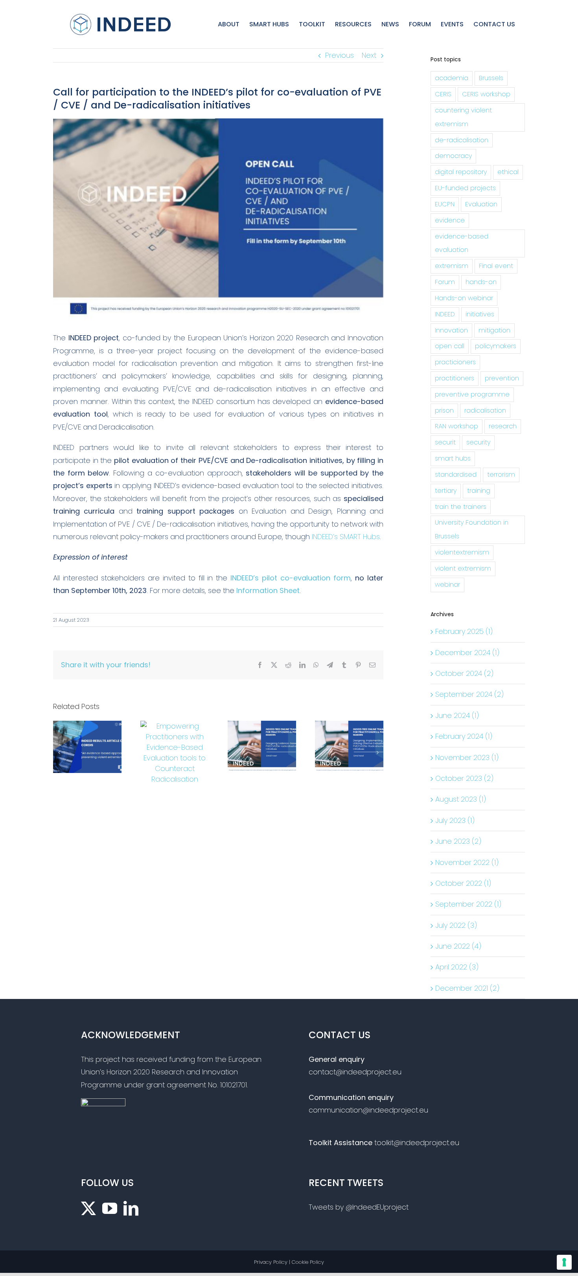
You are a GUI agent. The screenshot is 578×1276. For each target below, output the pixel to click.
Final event (496, 265)
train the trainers (460, 506)
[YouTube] (109, 1208)
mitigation (494, 330)
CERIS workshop (486, 94)
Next (369, 55)
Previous (339, 55)
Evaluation (481, 204)
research (503, 426)
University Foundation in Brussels (471, 529)
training (478, 490)
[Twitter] (88, 1208)
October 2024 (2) (464, 673)
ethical (508, 171)
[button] (59, 752)
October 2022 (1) (463, 883)
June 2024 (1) (457, 715)
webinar (447, 584)
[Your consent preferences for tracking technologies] (564, 1262)
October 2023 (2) (464, 778)
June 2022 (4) (458, 946)
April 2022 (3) (457, 967)
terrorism (501, 474)
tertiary (446, 490)
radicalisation (485, 410)
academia (451, 78)
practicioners (455, 362)
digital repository (461, 171)
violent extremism (463, 568)
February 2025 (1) (464, 631)
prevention (502, 378)
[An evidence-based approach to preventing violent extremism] (87, 726)
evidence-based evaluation (461, 243)
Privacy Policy (270, 1262)
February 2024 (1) (463, 736)
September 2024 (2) (469, 694)
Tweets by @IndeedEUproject (359, 1207)
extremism (451, 265)
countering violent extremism (463, 117)
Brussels (491, 78)
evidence (450, 220)
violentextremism (462, 552)
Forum (445, 281)
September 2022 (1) (468, 904)
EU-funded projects (465, 188)
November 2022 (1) (467, 862)
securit (445, 442)
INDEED (445, 314)
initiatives (480, 314)
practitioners (454, 378)
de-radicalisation (461, 140)
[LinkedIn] (130, 1208)
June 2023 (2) (458, 841)
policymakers (495, 346)
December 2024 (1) (467, 652)
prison (444, 410)
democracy (453, 155)
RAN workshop (456, 426)
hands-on (481, 281)
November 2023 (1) (467, 757)
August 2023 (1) (460, 799)
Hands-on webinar (464, 298)
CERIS (443, 94)
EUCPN (445, 204)
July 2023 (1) (455, 820)
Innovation (451, 330)
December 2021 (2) (467, 988)
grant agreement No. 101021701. (197, 1085)
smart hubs (453, 458)
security (478, 442)
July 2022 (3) (456, 925)
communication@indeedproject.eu (368, 1110)
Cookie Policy (308, 1262)
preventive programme (472, 394)
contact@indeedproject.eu (355, 1072)
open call (449, 346)
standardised (456, 474)
